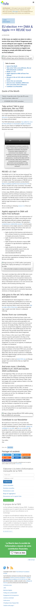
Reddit (7, 457)
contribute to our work (8, 428)
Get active (5, 117)
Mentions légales (7, 590)
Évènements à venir (8, 491)
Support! (7, 460)
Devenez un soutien (8, 500)
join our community (22, 428)
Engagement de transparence (11, 595)
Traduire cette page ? (8, 605)
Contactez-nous (7, 585)
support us (29, 426)
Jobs (4, 587)
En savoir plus (7, 531)
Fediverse (7, 454)
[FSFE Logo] (5, 3)
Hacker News (26, 454)
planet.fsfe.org (21, 359)
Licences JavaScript (8, 598)
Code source (6, 600)
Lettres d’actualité (8, 485)
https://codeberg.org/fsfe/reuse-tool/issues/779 (15, 184)
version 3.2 (21, 206)
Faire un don (19, 553)
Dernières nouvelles (8, 488)
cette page (15, 11)
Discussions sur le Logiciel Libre (12, 496)
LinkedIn (17, 457)
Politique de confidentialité (10, 592)
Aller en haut (31, 559)
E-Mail (26, 457)
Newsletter (10, 447)
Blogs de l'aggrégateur (9, 493)
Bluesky (17, 454)
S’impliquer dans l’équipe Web (11, 603)
